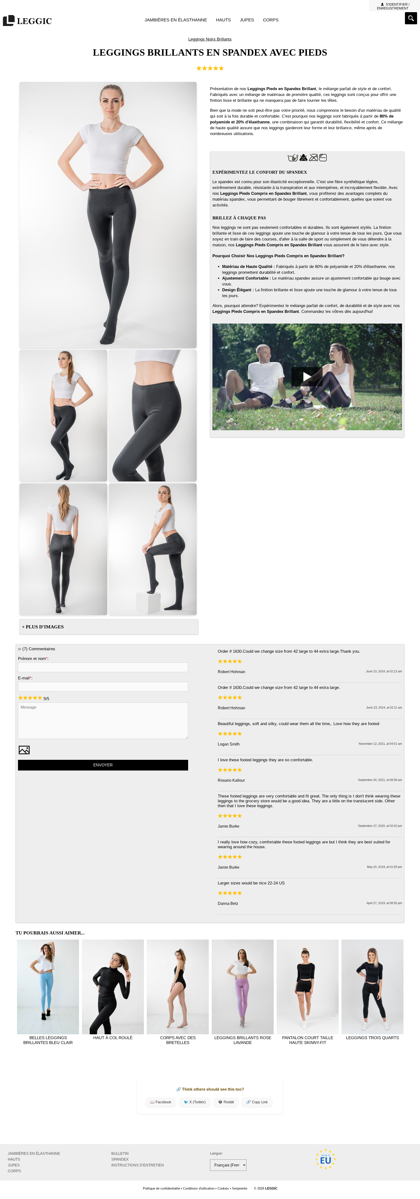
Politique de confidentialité (161, 1188)
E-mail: (25, 678)
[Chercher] (411, 18)
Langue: (216, 1153)
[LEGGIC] (27, 21)
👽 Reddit (226, 1102)
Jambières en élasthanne (176, 19)
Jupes (247, 19)
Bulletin (120, 1153)
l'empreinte (239, 1188)
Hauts (223, 19)
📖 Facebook (160, 1102)
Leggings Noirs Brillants (210, 39)
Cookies (223, 1188)
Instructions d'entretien (137, 1165)
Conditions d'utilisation (198, 1188)
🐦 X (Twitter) (195, 1102)
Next (397, 990)
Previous (22, 990)
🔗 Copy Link (257, 1102)
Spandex (120, 1159)
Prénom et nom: (33, 658)
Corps (271, 19)
